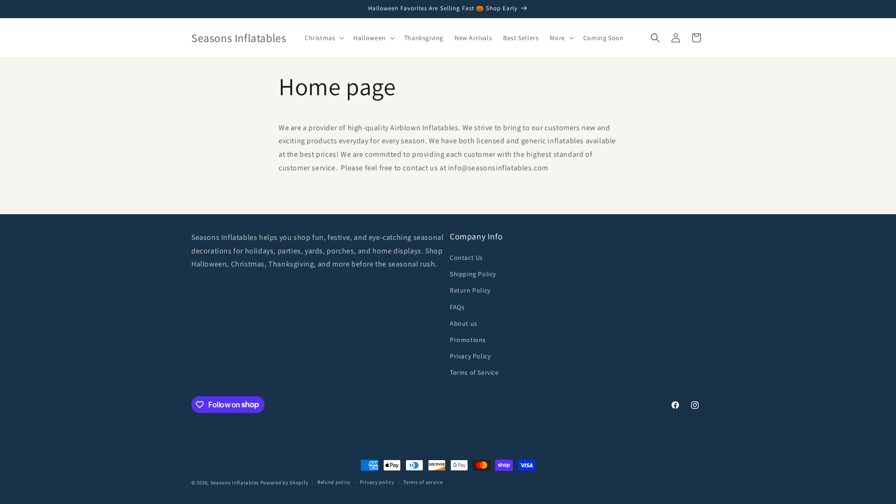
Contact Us (466, 257)
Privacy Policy (470, 356)
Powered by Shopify (284, 482)
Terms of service (422, 482)
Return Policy (470, 290)
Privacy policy (377, 482)
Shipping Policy (473, 274)
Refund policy (333, 482)
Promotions (468, 340)
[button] (323, 38)
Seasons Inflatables (234, 482)
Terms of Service (474, 372)
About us (463, 323)
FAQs (457, 307)
